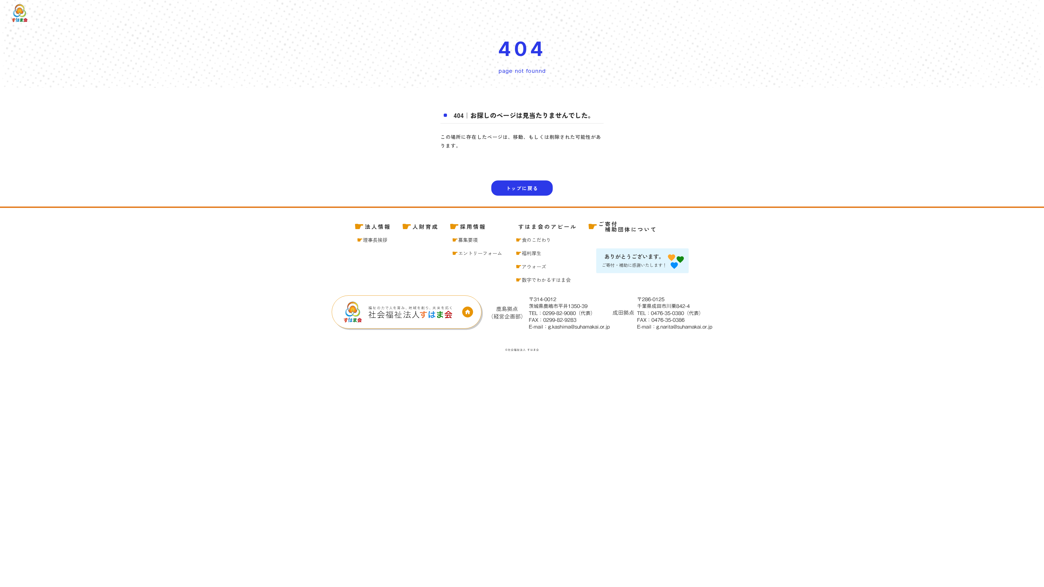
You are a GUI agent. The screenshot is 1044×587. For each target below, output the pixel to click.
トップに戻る (522, 188)
